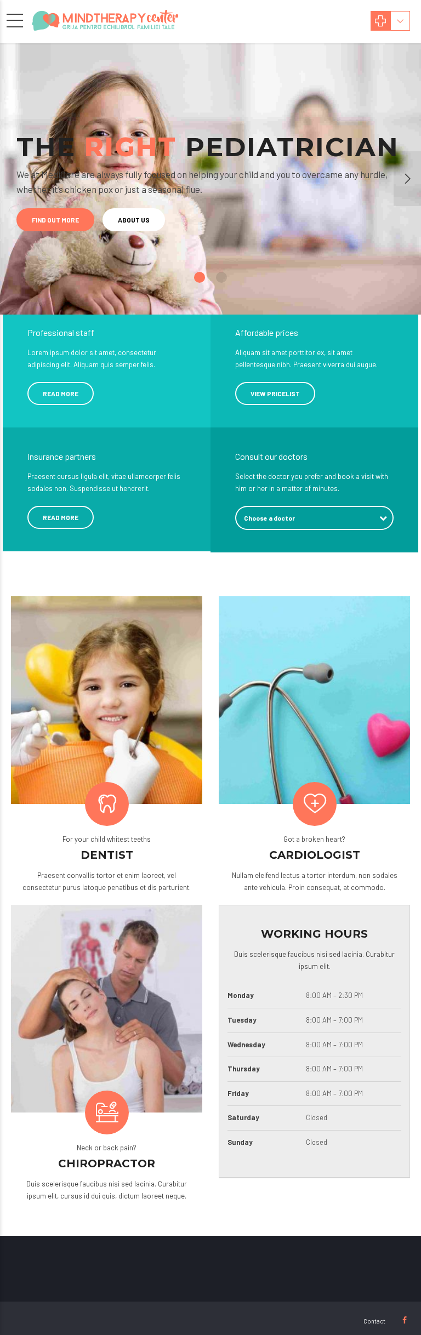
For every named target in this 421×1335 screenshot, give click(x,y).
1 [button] (199, 277)
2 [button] (221, 277)
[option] (210, 179)
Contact (374, 1321)
